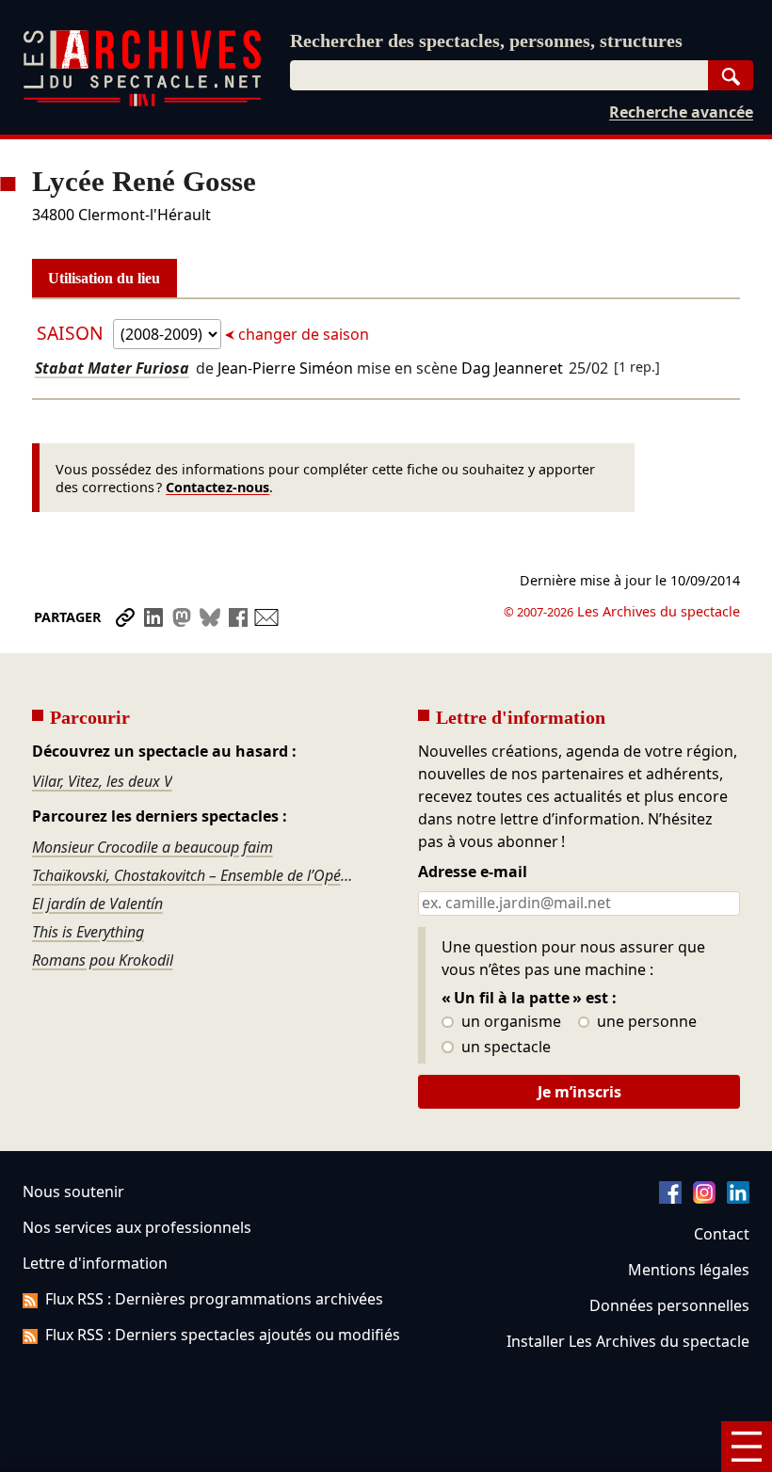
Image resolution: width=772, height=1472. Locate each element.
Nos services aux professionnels (137, 1227)
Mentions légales (688, 1269)
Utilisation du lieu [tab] (104, 278)
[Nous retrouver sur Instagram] (704, 1198)
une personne (645, 1022)
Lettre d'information (95, 1263)
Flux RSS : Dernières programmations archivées (214, 1298)
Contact (721, 1234)
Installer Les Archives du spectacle (628, 1341)
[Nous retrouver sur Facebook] (670, 1198)
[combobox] (499, 75)
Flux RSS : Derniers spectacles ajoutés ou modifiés (222, 1334)
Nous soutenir (73, 1191)
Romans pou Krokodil (102, 960)
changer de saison (301, 334)
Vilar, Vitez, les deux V (102, 781)
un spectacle (504, 1047)
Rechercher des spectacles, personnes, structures (486, 40)
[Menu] (746, 1446)
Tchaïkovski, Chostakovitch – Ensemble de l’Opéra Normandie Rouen (193, 875)
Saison (72, 332)
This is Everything (88, 931)
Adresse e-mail (472, 872)
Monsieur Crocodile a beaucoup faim (152, 847)
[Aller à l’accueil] (142, 102)
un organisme (509, 1022)
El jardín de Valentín (97, 903)
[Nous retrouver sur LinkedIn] (738, 1198)
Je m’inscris (579, 1091)
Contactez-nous (217, 487)
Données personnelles (669, 1305)
